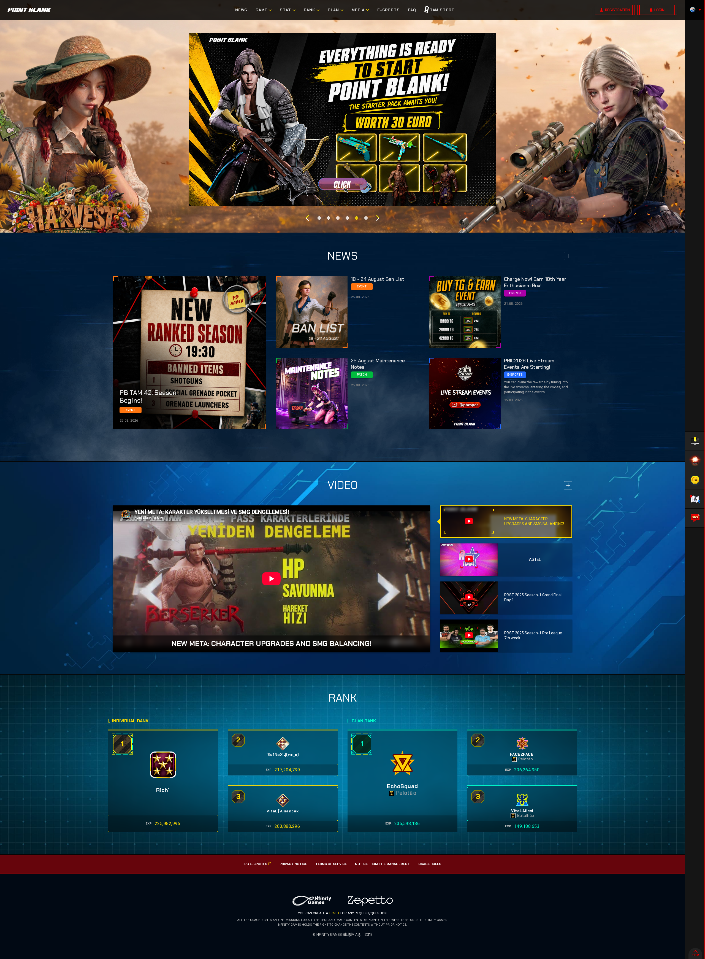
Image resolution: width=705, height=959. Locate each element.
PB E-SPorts (255, 864)
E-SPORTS (388, 9)
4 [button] (347, 218)
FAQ (412, 9)
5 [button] (356, 218)
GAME (261, 9)
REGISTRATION (617, 10)
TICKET (334, 913)
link (189, 352)
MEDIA (358, 9)
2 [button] (328, 218)
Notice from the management (382, 864)
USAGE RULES (429, 864)
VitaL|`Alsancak (283, 811)
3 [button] (338, 218)
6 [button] (366, 218)
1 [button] (319, 218)
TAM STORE (442, 9)
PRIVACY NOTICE (293, 864)
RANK (309, 9)
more (568, 256)
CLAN (333, 9)
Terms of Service (331, 864)
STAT (285, 9)
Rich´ (163, 790)
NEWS (241, 9)
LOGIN (659, 10)
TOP (695, 955)
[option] (342, 119)
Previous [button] (307, 218)
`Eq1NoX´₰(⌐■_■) (283, 754)
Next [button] (377, 218)
